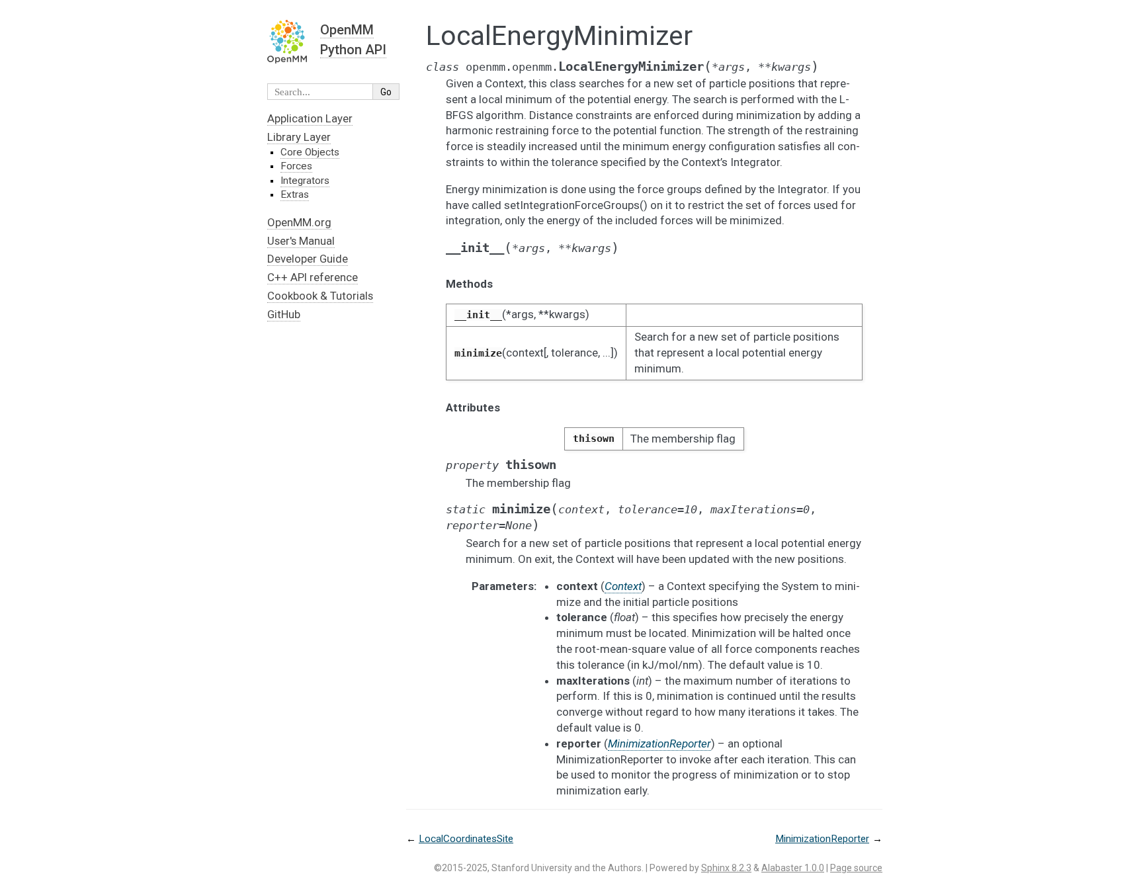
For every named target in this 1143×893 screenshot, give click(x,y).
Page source (856, 868)
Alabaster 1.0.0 (792, 868)
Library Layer (299, 137)
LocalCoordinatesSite (466, 839)
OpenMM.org (299, 222)
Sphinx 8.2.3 (726, 868)
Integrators (304, 181)
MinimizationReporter (822, 839)
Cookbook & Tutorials (320, 295)
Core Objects (309, 152)
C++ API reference (312, 277)
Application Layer (310, 118)
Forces (296, 166)
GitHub (283, 314)
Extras (294, 194)
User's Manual (301, 240)
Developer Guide (307, 258)
